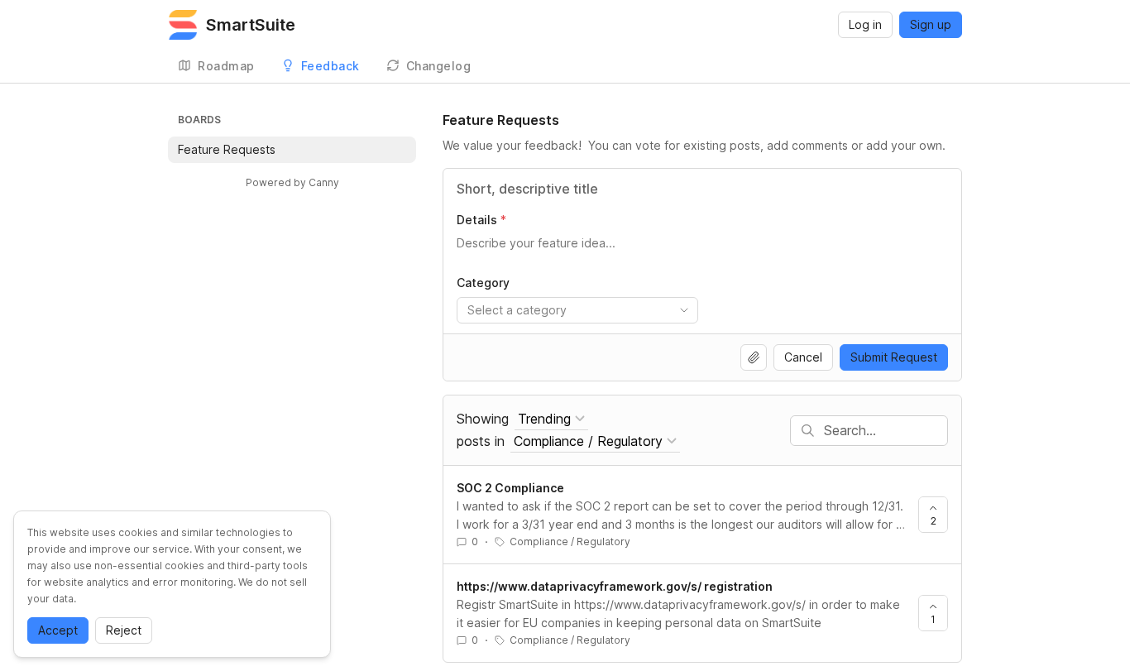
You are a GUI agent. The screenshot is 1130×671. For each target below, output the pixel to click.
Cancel (803, 357)
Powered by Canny (292, 182)
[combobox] (577, 310)
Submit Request (893, 357)
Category (483, 283)
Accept (58, 630)
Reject (123, 630)
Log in (865, 24)
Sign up (930, 24)
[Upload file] (753, 357)
